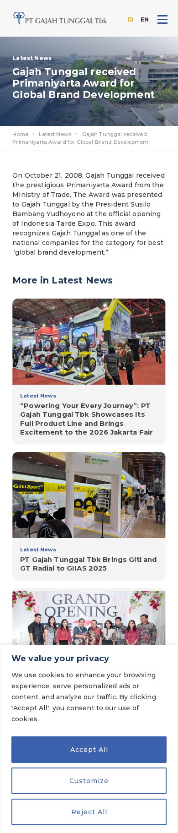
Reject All (89, 812)
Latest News (55, 134)
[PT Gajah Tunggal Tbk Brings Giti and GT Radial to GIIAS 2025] (88, 516)
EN (145, 19)
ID (130, 19)
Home (20, 134)
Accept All (89, 750)
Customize (89, 781)
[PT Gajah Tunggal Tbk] (60, 18)
